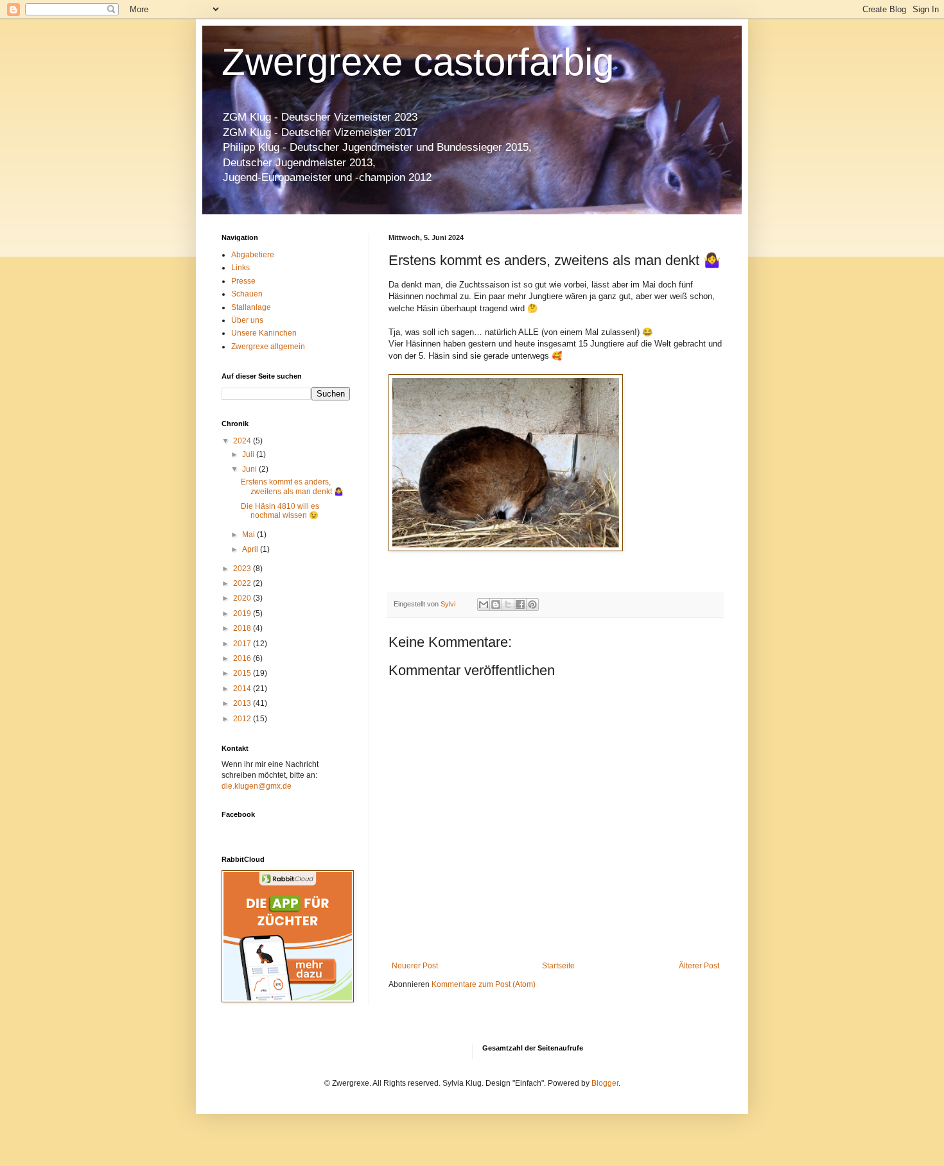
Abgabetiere (252, 254)
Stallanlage (251, 307)
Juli (249, 454)
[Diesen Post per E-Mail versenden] (483, 604)
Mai (249, 534)
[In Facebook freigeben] (520, 604)
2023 (243, 568)
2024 (243, 440)
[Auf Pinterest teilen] (532, 604)
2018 (243, 628)
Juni (250, 469)
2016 (243, 658)
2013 (243, 703)
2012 (243, 718)
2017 (243, 643)
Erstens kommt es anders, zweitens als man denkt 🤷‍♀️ (292, 486)
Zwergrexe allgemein (268, 346)
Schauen (247, 293)
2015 (243, 673)
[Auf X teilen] (508, 604)
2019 (243, 613)
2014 (243, 688)
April (251, 549)
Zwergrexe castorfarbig (418, 61)
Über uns (247, 320)
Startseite (558, 965)
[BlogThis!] (495, 604)
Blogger (604, 1083)
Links (240, 267)
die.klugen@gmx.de (257, 786)
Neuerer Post (415, 965)
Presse (243, 281)
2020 (243, 598)
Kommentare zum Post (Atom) (484, 984)
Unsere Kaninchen (264, 333)
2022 (243, 583)
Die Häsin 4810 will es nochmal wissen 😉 (280, 511)
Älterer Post (699, 965)
